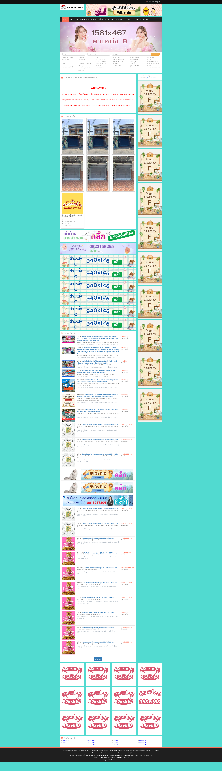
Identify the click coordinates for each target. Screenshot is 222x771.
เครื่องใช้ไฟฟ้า (65, 60)
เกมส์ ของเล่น (116, 58)
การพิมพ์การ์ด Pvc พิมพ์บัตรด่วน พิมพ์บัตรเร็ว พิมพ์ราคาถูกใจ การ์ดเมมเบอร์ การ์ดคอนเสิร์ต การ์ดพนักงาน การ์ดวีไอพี (97, 362)
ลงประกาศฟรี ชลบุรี (82, 387)
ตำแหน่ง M (65, 741)
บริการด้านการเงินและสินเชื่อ (85, 64)
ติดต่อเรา (138, 19)
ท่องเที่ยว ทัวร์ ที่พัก (118, 61)
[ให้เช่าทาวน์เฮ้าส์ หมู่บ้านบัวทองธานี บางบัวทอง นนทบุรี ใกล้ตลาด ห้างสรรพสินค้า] (97, 174)
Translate (153, 78)
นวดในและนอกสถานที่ (153, 61)
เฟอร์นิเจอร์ (116, 63)
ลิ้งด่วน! (145, 19)
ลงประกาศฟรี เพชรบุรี (83, 367)
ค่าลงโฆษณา (129, 19)
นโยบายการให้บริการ (110, 753)
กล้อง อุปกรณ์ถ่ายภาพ (68, 58)
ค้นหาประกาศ (155, 54)
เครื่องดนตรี (82, 60)
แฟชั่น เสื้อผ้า (133, 63)
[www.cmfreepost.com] (72, 7)
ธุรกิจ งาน (133, 61)
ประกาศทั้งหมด (84, 19)
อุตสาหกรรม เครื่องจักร (153, 67)
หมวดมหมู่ (94, 19)
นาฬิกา (63, 63)
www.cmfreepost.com (70, 751)
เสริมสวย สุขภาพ (134, 65)
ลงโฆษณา (119, 753)
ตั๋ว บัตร (149, 60)
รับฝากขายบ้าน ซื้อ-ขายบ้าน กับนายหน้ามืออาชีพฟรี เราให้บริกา (72, 216)
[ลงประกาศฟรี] (124, 10)
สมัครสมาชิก (150, 2)
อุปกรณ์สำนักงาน (100, 69)
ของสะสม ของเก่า (134, 58)
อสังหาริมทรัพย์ (100, 67)
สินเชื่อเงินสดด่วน (113, 445)
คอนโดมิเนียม (104, 387)
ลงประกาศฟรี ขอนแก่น (83, 631)
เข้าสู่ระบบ (157, 2)
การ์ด (106, 367)
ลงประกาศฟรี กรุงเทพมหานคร (72, 219)
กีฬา (97, 58)
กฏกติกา (110, 19)
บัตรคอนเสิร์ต (106, 344)
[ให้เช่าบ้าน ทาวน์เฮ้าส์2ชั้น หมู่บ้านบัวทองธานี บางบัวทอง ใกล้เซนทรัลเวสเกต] (72, 137)
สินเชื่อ (109, 529)
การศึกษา (81, 58)
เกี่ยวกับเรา (102, 19)
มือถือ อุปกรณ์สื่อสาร (153, 63)
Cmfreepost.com (114, 760)
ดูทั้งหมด (98, 659)
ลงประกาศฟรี (74, 19)
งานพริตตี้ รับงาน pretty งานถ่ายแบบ (100, 60)
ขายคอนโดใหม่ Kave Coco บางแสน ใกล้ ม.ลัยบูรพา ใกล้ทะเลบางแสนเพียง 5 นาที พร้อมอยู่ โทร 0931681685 (97, 381)
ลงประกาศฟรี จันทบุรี (83, 529)
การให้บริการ (119, 19)
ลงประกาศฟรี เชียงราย (83, 542)
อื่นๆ (131, 67)
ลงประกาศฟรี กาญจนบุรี (84, 514)
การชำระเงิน (127, 753)
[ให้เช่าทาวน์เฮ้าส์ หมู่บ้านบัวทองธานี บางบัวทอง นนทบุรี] (72, 174)
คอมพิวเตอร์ (150, 58)
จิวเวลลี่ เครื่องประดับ (119, 60)
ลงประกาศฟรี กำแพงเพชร (84, 646)
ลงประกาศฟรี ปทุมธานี (83, 572)
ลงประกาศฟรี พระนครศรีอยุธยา (86, 557)
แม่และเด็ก (98, 65)
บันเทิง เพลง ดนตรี (101, 63)
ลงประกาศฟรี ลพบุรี (83, 430)
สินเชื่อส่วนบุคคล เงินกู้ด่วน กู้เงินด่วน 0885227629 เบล (98, 538)
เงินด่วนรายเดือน (111, 430)
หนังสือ (149, 65)
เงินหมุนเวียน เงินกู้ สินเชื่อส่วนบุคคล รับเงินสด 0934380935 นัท (100, 424)
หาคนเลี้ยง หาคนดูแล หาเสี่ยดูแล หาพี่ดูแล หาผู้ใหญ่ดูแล (85, 69)
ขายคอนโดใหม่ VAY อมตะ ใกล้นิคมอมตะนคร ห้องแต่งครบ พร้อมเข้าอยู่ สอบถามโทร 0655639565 (97, 411)
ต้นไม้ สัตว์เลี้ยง (134, 60)
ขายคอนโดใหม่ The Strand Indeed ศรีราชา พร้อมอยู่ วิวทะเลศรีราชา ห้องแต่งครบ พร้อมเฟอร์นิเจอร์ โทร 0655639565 (97, 396)
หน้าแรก (65, 19)
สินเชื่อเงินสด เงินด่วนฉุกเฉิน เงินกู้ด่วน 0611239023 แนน (98, 612)
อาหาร (114, 67)
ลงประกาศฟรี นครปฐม (83, 445)
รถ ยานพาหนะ (117, 65)
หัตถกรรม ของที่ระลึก (68, 67)
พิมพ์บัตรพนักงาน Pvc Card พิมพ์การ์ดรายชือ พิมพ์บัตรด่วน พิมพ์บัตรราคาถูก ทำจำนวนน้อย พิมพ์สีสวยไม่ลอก (97, 371)
